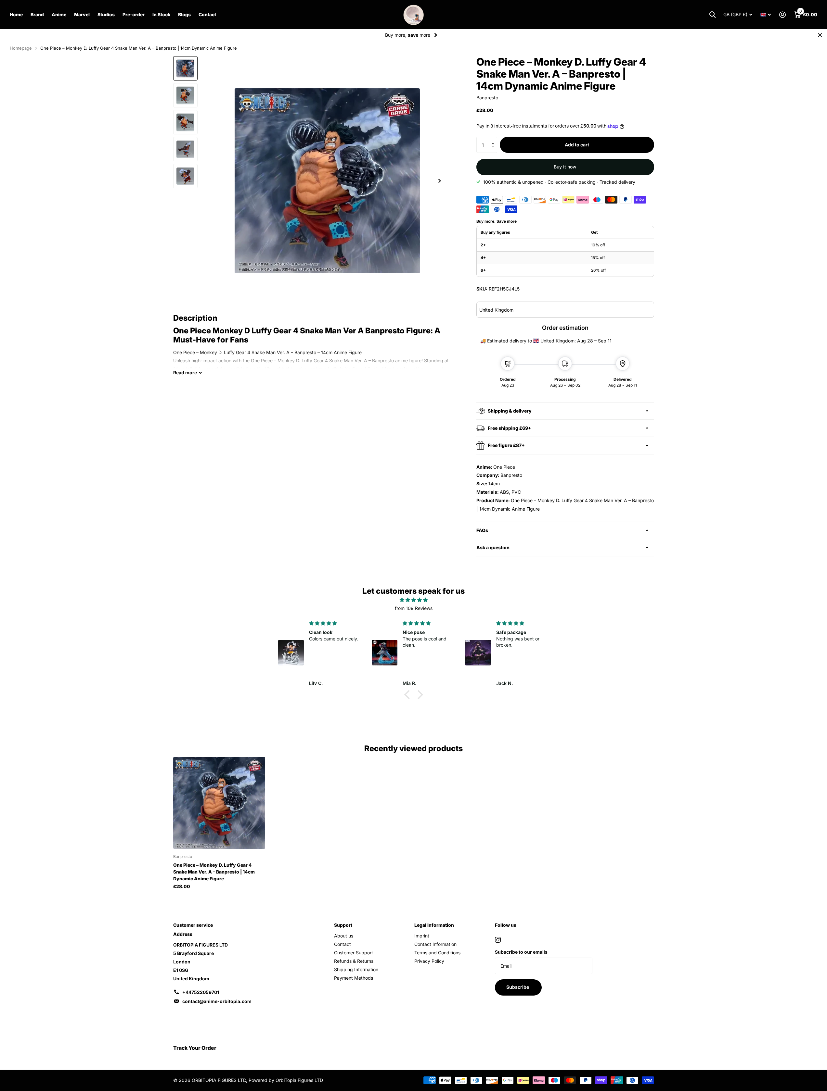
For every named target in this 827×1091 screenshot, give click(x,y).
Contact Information (435, 944)
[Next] (435, 35)
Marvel (82, 14)
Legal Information (434, 925)
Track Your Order (194, 1048)
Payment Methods (353, 978)
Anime (59, 14)
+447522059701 (200, 992)
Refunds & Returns (353, 961)
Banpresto (487, 97)
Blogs (184, 14)
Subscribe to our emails (521, 952)
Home (16, 14)
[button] (494, 139)
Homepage (21, 48)
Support (343, 925)
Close (820, 35)
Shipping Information (356, 969)
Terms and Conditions (437, 952)
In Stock (161, 14)
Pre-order (134, 14)
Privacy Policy (429, 961)
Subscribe (518, 987)
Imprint (421, 935)
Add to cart (577, 144)
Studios (106, 14)
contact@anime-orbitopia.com (217, 1001)
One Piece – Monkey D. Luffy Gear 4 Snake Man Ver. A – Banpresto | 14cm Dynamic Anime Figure (214, 871)
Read (185, 372)
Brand (37, 14)
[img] (413, 600)
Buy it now (565, 166)
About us (343, 935)
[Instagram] (498, 940)
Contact (207, 14)
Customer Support (353, 952)
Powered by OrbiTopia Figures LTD (286, 1080)
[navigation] (185, 68)
